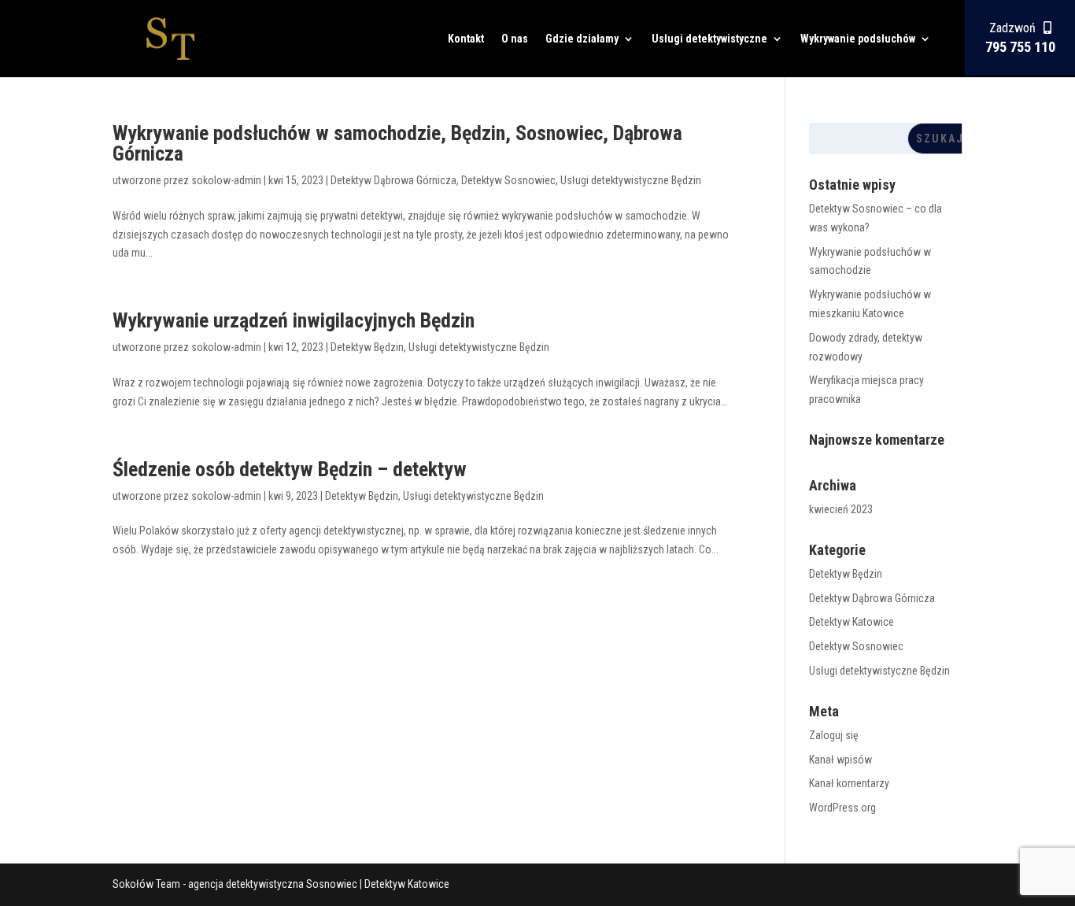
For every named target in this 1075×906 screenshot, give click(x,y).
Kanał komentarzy (849, 783)
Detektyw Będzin (367, 347)
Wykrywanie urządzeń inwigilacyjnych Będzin (294, 320)
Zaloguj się (834, 735)
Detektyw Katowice (851, 622)
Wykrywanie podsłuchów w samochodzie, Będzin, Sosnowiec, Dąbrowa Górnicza (397, 143)
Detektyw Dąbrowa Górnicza (393, 180)
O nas (514, 39)
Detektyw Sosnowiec (508, 180)
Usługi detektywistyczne (709, 39)
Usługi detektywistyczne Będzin (630, 180)
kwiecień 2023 (841, 509)
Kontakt (466, 39)
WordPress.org (842, 807)
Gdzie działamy (582, 39)
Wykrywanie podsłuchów (857, 39)
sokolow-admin (226, 180)
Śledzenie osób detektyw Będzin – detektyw (290, 469)
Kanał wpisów (840, 759)
